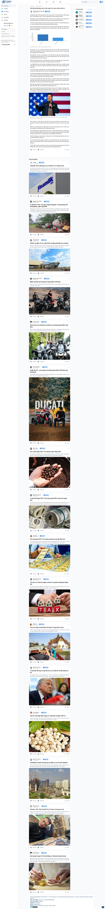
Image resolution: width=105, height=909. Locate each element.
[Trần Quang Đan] (31, 367)
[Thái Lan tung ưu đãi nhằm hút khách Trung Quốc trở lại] (49, 646)
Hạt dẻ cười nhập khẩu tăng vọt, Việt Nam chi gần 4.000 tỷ (48, 716)
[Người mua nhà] (47, 1)
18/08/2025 (35, 279)
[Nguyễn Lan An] (31, 806)
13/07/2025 (35, 853)
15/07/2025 (35, 760)
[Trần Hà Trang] (31, 322)
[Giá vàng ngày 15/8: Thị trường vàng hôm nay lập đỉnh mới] (49, 558)
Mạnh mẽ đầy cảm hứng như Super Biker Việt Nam (45, 282)
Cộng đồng (32, 6)
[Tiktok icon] (7, 25)
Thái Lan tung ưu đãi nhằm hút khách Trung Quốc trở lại (46, 627)
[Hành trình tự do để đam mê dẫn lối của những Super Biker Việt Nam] (49, 346)
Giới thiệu (3, 31)
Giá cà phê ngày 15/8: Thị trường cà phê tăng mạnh (45, 451)
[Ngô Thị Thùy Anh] (31, 668)
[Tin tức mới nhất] (40, 1)
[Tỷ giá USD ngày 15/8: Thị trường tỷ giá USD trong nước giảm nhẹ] (49, 517)
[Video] (60, 1)
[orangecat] (31, 536)
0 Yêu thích (35, 149)
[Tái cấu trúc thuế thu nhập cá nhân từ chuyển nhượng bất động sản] (49, 603)
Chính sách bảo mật (5, 33)
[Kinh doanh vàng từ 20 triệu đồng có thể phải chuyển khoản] (49, 876)
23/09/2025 (35, 240)
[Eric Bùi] (31, 163)
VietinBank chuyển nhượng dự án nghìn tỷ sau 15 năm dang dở (49, 762)
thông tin (38, 49)
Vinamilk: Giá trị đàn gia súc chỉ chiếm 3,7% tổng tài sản (47, 166)
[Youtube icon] (9, 25)
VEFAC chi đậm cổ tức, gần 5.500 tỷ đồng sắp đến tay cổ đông (49, 243)
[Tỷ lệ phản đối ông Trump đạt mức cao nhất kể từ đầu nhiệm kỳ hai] (49, 691)
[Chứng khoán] (53, 1)
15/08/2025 (35, 449)
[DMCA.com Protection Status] (61, 907)
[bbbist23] (31, 624)
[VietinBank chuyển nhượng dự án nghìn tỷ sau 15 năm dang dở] (49, 783)
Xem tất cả (90, 9)
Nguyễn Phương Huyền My (38, 11)
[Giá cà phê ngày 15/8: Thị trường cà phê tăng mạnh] (49, 472)
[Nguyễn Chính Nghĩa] (31, 202)
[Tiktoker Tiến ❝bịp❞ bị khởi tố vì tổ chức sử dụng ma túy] (49, 830)
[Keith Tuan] (31, 449)
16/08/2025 (35, 367)
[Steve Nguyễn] (31, 713)
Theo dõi (48, 11)
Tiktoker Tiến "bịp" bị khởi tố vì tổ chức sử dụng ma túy (47, 809)
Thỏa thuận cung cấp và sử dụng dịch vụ (8, 36)
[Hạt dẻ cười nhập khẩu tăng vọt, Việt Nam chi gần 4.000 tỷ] (49, 736)
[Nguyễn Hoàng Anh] (31, 495)
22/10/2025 (35, 163)
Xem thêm (45, 171)
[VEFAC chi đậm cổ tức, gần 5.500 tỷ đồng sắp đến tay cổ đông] (49, 260)
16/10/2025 (35, 202)
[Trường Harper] (31, 240)
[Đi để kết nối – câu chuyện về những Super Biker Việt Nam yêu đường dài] (49, 409)
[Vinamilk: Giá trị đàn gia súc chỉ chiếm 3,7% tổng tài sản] (49, 183)
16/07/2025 (35, 713)
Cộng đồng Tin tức (39, 6)
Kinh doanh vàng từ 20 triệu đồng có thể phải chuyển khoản (48, 856)
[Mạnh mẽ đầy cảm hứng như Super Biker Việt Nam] (49, 301)
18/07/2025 (35, 668)
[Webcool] (49, 154)
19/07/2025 (35, 625)
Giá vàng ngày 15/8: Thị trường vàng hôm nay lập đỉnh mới (47, 539)
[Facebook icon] (4, 25)
